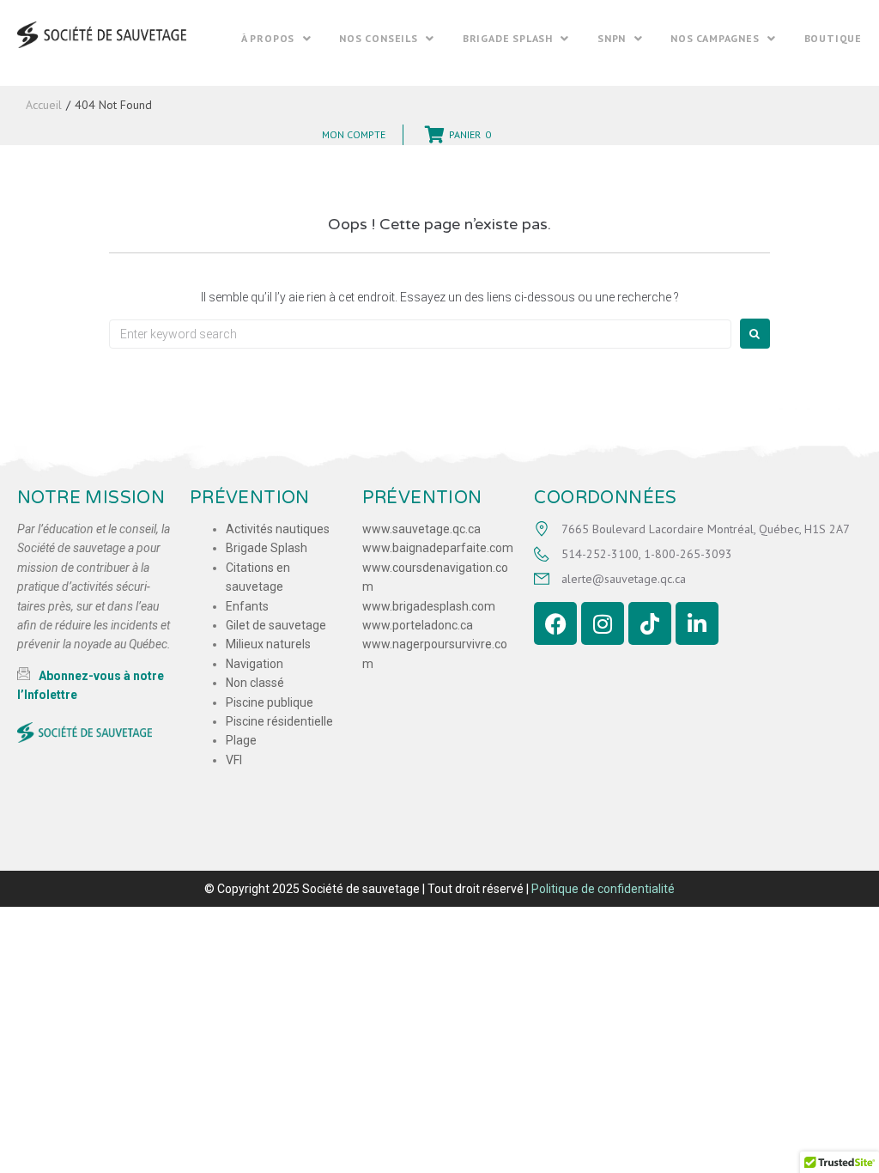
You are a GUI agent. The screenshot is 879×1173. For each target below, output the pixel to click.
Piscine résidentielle (279, 721)
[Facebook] (555, 623)
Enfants (247, 606)
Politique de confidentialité (603, 889)
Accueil (44, 104)
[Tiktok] (649, 623)
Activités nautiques (278, 529)
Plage (241, 740)
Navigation (254, 664)
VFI (234, 760)
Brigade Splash (266, 548)
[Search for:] (420, 334)
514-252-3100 (600, 554)
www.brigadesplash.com (428, 606)
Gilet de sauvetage (276, 625)
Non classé (255, 683)
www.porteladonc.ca (417, 625)
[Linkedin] (697, 623)
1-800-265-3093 (688, 554)
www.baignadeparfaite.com (437, 548)
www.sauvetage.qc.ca (421, 529)
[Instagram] (602, 623)
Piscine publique (269, 702)
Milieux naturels (268, 644)
